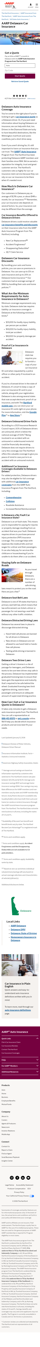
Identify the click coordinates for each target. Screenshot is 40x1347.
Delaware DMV (18, 930)
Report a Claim (7, 1150)
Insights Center (7, 1161)
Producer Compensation (16, 1189)
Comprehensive (13, 498)
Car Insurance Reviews (10, 1046)
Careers (4, 1120)
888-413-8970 (8, 718)
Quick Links (6, 1039)
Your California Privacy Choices (17, 1196)
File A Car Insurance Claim (11, 1042)
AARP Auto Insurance (25, 152)
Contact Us (6, 1146)
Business (5, 1097)
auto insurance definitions (18, 1010)
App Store (15, 415)
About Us (5, 1116)
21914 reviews (31, 98)
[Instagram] (12, 1179)
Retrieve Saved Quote (20, 81)
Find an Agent (7, 1154)
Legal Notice (9, 1185)
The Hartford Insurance (10, 13)
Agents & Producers (9, 1123)
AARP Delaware (18, 926)
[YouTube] (28, 1179)
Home (4, 1093)
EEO (29, 1189)
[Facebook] (17, 1179)
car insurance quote (25, 117)
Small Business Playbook (11, 1157)
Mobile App (6, 1134)
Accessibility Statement (24, 1185)
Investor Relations (8, 1131)
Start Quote (20, 76)
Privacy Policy (19, 1192)
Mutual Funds (7, 1104)
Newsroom (6, 1127)
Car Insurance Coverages (11, 1053)
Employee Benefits (8, 1101)
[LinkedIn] (23, 1179)
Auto (3, 1090)
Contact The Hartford (9, 1049)
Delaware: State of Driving (24, 933)
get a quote (23, 718)
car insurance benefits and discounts (20, 225)
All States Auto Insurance (19, 19)
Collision (10, 501)
